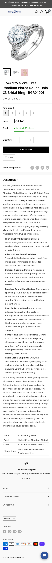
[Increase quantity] (30, 140)
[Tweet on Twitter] (42, 168)
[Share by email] (47, 168)
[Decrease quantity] (16, 140)
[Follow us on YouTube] (15, 531)
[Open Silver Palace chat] (44, 555)
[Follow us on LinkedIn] (20, 531)
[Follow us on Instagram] (9, 531)
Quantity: (7, 140)
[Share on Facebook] (32, 168)
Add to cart (26, 149)
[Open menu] (4, 12)
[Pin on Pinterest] (37, 168)
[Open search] (36, 11)
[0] (47, 11)
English (7, 518)
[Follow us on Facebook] (4, 531)
